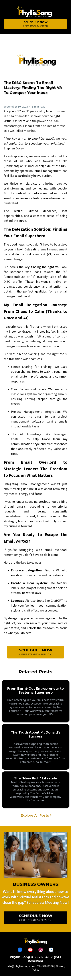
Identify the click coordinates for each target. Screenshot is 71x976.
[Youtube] (30, 950)
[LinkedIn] (51, 950)
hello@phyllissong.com (20, 966)
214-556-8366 (45, 966)
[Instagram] (41, 950)
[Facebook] (20, 950)
